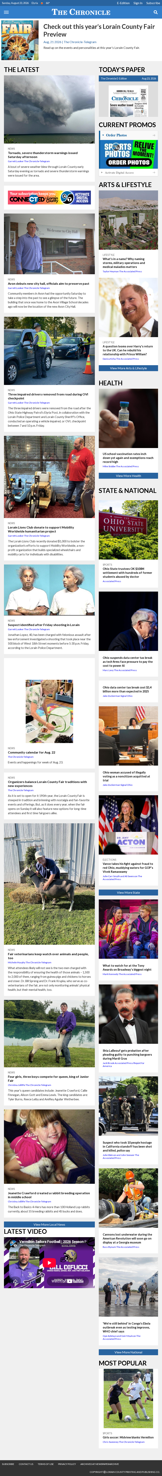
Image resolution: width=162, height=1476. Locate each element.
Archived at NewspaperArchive (99, 1464)
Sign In (138, 3)
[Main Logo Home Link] (81, 12)
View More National (128, 1352)
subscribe (8, 1464)
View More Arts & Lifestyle (128, 368)
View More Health (128, 476)
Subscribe (153, 3)
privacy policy (67, 1464)
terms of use (46, 1464)
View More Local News (49, 1224)
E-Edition (123, 3)
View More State (128, 892)
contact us (26, 1464)
